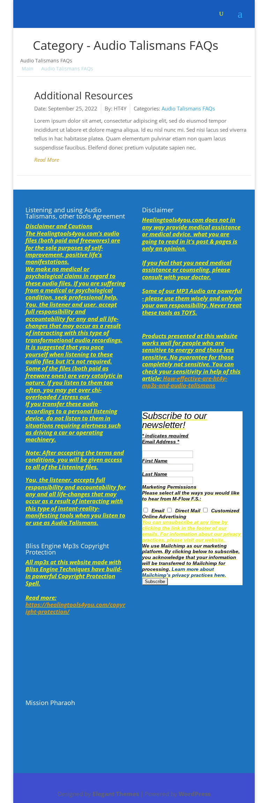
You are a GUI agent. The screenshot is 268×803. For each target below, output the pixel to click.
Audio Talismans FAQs (188, 108)
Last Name (154, 474)
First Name (155, 461)
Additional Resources (83, 95)
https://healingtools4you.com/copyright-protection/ (75, 608)
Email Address (160, 441)
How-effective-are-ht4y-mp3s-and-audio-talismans (184, 381)
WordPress (194, 794)
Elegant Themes (115, 794)
